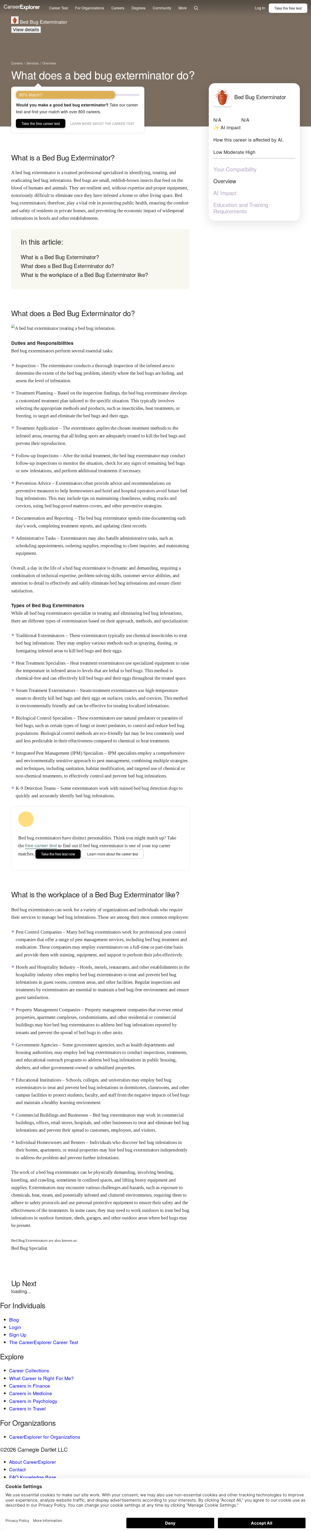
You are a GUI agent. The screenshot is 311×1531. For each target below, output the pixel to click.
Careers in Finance (29, 1385)
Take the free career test (40, 123)
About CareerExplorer (32, 1461)
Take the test (288, 8)
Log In (260, 7)
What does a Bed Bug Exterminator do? (67, 266)
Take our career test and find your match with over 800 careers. (77, 108)
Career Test (58, 7)
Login (15, 1327)
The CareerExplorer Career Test (43, 1342)
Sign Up (17, 1334)
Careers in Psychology (33, 1400)
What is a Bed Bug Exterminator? (60, 257)
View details (26, 29)
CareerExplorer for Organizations (44, 1436)
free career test (41, 845)
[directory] (100, 259)
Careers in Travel (27, 1408)
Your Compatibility (235, 169)
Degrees (138, 7)
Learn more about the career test (102, 123)
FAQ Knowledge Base (32, 1477)
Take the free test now (58, 854)
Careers (117, 7)
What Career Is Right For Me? (41, 1378)
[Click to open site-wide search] (196, 8)
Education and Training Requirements (240, 207)
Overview (224, 181)
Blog (14, 1319)
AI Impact (225, 192)
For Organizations (89, 7)
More (182, 7)
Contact (17, 1469)
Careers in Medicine (30, 1393)
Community (162, 7)
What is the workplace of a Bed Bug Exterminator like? (84, 275)
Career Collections (29, 1370)
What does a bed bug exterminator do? (103, 74)
